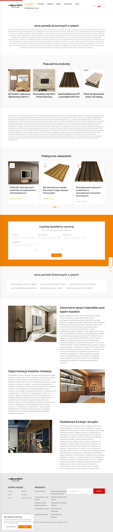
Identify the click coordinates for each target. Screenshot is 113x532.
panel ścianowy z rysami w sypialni (24, 284)
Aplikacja (50, 4)
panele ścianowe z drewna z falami (79, 288)
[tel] (111, 263)
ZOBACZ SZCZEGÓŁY (19, 80)
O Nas (77, 4)
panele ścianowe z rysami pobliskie (83, 284)
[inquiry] (111, 259)
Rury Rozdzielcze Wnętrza (42, 508)
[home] (15, 6)
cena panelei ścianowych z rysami (53, 284)
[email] (111, 271)
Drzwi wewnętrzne (40, 491)
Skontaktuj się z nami (32, 8)
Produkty (41, 4)
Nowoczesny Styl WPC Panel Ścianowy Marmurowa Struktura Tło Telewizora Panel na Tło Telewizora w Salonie (44, 95)
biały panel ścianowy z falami (52, 288)
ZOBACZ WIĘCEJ (15, 198)
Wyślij (56, 255)
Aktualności (68, 4)
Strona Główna (29, 4)
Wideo (58, 4)
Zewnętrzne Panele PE (41, 514)
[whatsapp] (111, 267)
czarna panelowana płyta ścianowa (24, 288)
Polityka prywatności (62, 522)
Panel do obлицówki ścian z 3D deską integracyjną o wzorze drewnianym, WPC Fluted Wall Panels (94, 95)
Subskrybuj (99, 491)
